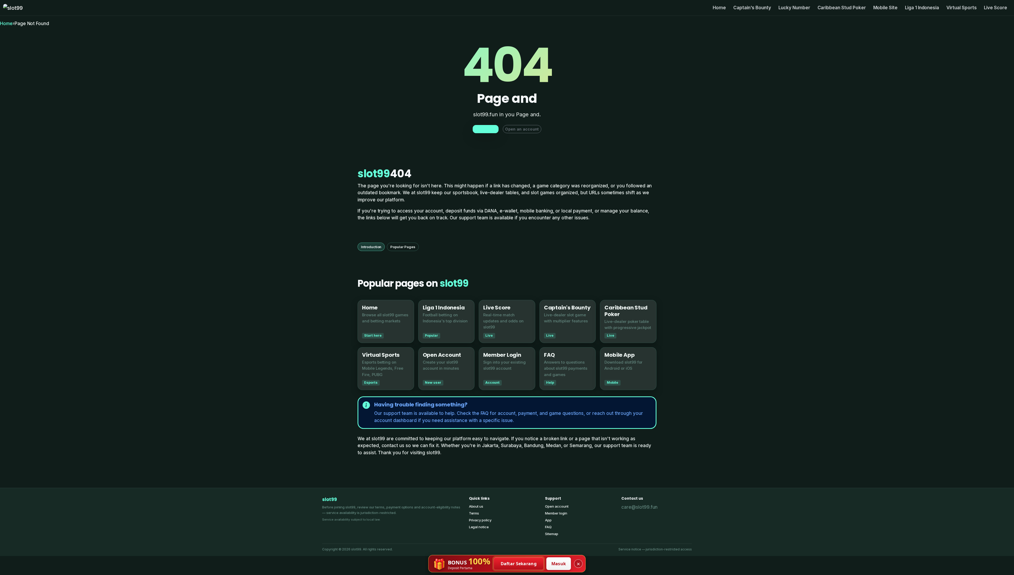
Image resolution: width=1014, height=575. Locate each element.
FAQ (548, 527)
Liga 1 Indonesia (922, 7)
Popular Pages (402, 247)
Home (719, 7)
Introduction (371, 247)
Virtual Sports (961, 7)
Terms (474, 513)
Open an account (522, 129)
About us (476, 506)
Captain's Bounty (752, 7)
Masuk (558, 564)
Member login (556, 513)
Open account (556, 506)
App (548, 520)
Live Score (995, 7)
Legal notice (479, 527)
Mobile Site (885, 7)
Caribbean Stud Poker (842, 7)
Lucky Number (794, 7)
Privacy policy (480, 520)
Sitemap (551, 534)
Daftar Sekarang (519, 564)
